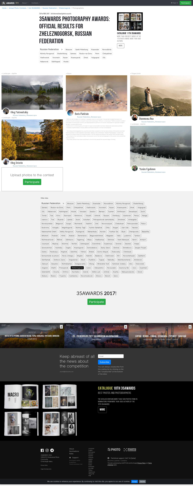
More (121, 46)
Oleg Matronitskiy (19, 112)
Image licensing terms (46, 469)
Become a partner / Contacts (117, 460)
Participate (185, 3)
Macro (69, 73)
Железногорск (31, 115)
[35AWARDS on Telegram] (52, 451)
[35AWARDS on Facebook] (42, 451)
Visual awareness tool (75, 464)
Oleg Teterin (17, 163)
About (71, 449)
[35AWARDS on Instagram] (47, 451)
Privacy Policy (44, 465)
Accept (134, 481)
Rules (71, 454)
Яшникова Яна (146, 118)
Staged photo (136, 73)
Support (75, 458)
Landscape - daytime (10, 73)
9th (17, 3)
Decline (142, 481)
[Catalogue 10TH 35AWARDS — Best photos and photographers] (40, 409)
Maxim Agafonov (147, 169)
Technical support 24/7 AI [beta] (123, 458)
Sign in (175, 3)
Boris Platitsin (82, 114)
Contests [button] (35, 3)
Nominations (74, 451)
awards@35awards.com (66, 371)
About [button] (24, 3)
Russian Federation (49, 49)
